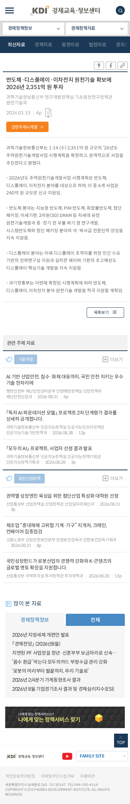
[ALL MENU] (9, 11)
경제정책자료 (83, 28)
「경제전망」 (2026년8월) (36, 644)
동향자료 (70, 45)
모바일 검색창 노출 (120, 10)
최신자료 (16, 45)
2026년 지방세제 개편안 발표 (40, 635)
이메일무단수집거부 (57, 776)
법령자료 (97, 45)
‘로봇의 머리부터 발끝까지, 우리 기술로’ (50, 671)
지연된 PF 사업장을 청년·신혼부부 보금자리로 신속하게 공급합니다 (65, 653)
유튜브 (67, 756)
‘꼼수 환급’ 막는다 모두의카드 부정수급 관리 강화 (59, 662)
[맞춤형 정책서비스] (65, 717)
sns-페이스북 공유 (111, 66)
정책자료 (43, 45)
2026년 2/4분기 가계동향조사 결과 (46, 680)
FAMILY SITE (92, 756)
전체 (95, 620)
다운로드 (48, 113)
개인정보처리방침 (20, 776)
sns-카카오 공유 (99, 66)
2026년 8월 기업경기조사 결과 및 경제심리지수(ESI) (63, 689)
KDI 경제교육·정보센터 (65, 10)
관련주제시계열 (24, 127)
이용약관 (87, 776)
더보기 (116, 359)
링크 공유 (123, 66)
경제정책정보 (20, 28)
